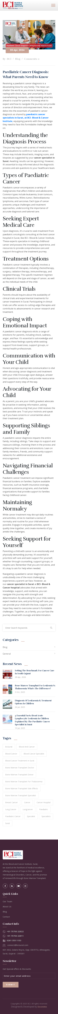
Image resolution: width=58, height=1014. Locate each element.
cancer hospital (43, 802)
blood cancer (11, 753)
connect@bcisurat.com (17, 945)
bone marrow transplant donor (19, 774)
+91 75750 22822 (15, 931)
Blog (5, 647)
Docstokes (42, 1006)
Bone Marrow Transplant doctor (19, 767)
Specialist (31, 816)
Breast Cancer (11, 802)
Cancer (27, 802)
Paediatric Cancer (13, 816)
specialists (46, 816)
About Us (7, 906)
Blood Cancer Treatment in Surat (19, 760)
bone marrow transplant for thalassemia (23, 781)
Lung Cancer (10, 809)
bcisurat (8, 746)
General (7, 653)
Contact (6, 916)
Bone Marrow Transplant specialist (20, 795)
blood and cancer (27, 746)
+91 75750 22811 (15, 935)
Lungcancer (28, 809)
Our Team (7, 901)
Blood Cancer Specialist (34, 753)
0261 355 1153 (14, 940)
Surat (7, 823)
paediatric (43, 809)
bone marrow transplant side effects (21, 788)
